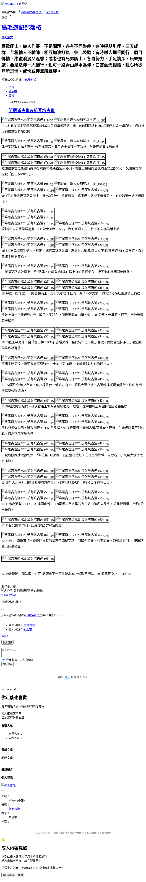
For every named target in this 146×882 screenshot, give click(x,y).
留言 (39, 615)
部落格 (13, 91)
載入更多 (7, 642)
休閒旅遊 (30, 79)
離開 (20, 875)
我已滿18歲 (9, 875)
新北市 (28, 629)
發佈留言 (7, 664)
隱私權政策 (93, 832)
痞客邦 (31, 615)
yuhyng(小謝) (9, 594)
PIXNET (46, 832)
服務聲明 (106, 832)
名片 (11, 95)
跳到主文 (7, 37)
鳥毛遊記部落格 (21, 27)
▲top (4, 635)
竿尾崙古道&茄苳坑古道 (32, 110)
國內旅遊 (29, 625)
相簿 (11, 86)
